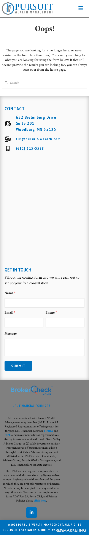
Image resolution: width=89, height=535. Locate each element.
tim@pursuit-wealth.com (38, 139)
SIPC (8, 435)
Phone (51, 312)
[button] (80, 8)
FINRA (48, 431)
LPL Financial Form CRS (32, 405)
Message (11, 333)
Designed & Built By (38, 530)
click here (40, 501)
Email (10, 312)
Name (10, 293)
